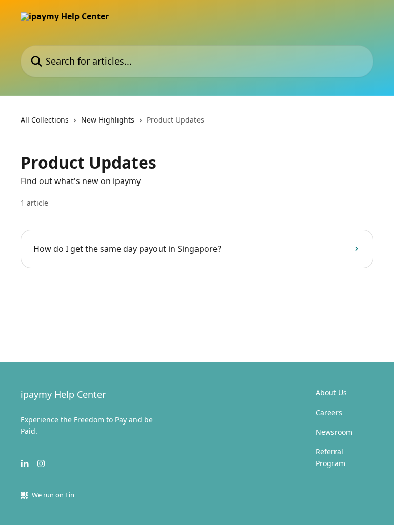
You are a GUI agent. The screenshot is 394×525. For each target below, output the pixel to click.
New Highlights (107, 120)
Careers (329, 412)
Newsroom (334, 432)
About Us (331, 392)
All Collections (45, 120)
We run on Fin (53, 494)
